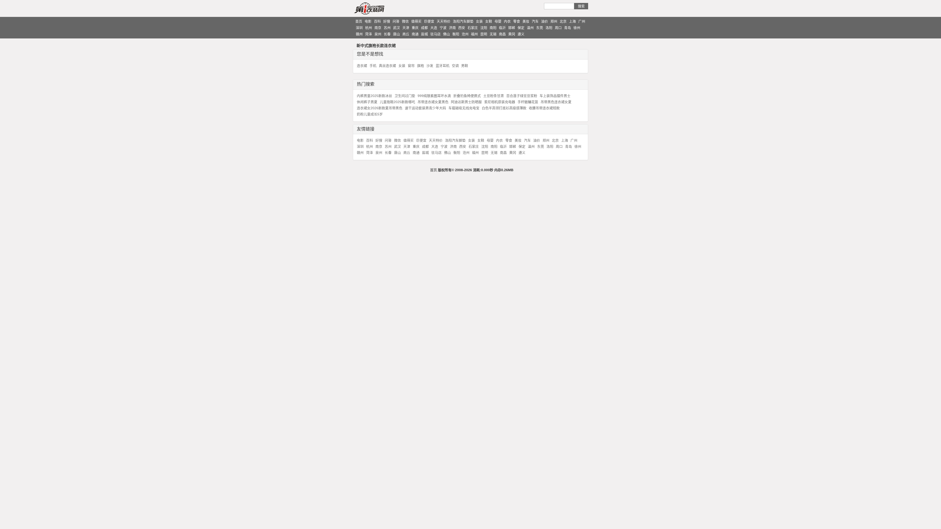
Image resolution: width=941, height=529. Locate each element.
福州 (474, 34)
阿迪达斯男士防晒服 (466, 102)
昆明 (483, 34)
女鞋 (488, 21)
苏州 (387, 28)
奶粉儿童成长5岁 (370, 114)
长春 (387, 34)
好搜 (386, 21)
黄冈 (511, 34)
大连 (433, 28)
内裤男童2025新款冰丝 (374, 96)
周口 (558, 28)
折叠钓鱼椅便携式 (467, 96)
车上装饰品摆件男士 (555, 96)
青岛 (567, 28)
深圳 (359, 28)
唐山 (396, 34)
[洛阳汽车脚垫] (378, 8)
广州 (581, 21)
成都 (424, 28)
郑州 (553, 21)
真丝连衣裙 (387, 66)
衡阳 (455, 34)
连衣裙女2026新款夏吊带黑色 (379, 108)
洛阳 (548, 28)
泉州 (377, 34)
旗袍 (420, 66)
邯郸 (511, 28)
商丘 (405, 34)
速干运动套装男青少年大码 (425, 108)
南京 (377, 28)
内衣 (507, 21)
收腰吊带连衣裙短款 (544, 108)
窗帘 (411, 66)
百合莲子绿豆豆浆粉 (521, 96)
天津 (405, 28)
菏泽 (368, 34)
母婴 (498, 21)
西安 (461, 28)
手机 (373, 66)
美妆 (525, 21)
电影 (368, 21)
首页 (358, 21)
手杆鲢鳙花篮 (528, 102)
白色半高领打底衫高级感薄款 (504, 108)
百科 (377, 21)
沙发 (429, 66)
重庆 (415, 28)
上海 (572, 21)
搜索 (581, 6)
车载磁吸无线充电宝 (463, 108)
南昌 (502, 34)
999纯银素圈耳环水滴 (434, 96)
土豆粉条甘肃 (493, 96)
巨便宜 (429, 21)
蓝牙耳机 (442, 66)
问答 (396, 21)
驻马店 (435, 34)
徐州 (576, 28)
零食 (516, 21)
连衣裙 (362, 66)
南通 (415, 34)
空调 (455, 66)
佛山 (446, 34)
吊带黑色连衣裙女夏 (556, 102)
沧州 (465, 34)
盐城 (424, 34)
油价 (544, 21)
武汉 (396, 28)
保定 (521, 28)
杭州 (368, 28)
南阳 (493, 28)
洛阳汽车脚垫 (463, 21)
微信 (405, 21)
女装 (479, 21)
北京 (563, 21)
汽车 (535, 21)
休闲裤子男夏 (367, 102)
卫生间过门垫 (405, 96)
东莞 (539, 28)
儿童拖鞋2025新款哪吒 (397, 102)
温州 (530, 28)
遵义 (521, 34)
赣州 (359, 34)
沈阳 (483, 28)
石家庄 (473, 28)
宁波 (443, 28)
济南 (452, 28)
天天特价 (443, 21)
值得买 (416, 21)
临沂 (502, 28)
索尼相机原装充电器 (499, 102)
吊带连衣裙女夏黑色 (433, 102)
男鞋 (464, 66)
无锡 (493, 34)
